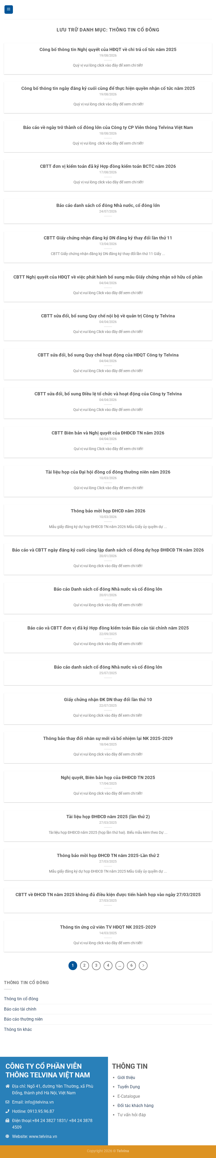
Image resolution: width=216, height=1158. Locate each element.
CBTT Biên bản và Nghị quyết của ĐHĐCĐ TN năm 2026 (108, 433)
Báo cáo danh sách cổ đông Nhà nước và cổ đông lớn (108, 667)
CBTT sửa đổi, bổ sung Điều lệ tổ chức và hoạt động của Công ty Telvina (108, 393)
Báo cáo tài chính (20, 1009)
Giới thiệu (126, 1077)
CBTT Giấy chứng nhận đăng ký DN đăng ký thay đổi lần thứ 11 (108, 237)
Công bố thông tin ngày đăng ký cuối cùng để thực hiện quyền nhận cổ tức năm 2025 (108, 88)
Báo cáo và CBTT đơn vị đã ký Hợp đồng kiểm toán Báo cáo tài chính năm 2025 (108, 628)
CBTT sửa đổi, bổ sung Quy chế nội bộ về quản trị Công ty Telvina (108, 315)
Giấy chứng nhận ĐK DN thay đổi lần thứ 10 (108, 699)
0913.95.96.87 (40, 1111)
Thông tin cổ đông (21, 998)
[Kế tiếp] (143, 965)
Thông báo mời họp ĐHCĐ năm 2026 (108, 510)
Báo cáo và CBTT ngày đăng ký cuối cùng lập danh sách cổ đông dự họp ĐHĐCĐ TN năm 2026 (108, 550)
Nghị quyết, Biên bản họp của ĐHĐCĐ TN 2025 (108, 777)
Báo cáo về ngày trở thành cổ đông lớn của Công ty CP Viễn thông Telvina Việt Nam (108, 127)
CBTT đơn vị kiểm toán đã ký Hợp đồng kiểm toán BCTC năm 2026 (108, 166)
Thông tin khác (18, 1029)
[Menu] (8, 9)
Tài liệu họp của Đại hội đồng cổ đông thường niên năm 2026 (108, 472)
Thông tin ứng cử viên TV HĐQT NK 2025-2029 (108, 927)
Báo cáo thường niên (23, 1019)
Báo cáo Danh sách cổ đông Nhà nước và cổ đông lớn (108, 589)
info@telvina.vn (39, 1102)
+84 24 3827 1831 (49, 1120)
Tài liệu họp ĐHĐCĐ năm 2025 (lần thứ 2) (108, 816)
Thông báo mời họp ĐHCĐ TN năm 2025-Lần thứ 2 (108, 855)
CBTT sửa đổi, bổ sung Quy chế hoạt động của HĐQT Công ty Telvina (108, 355)
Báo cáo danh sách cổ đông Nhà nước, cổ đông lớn (108, 205)
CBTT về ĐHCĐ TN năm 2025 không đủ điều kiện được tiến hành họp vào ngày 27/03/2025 (108, 894)
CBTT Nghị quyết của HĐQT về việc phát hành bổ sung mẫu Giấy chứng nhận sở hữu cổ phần (108, 277)
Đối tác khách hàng (135, 1105)
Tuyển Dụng (128, 1086)
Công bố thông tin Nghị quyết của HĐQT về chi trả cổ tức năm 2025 (108, 49)
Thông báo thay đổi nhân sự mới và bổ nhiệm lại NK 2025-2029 (108, 738)
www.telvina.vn (43, 1136)
